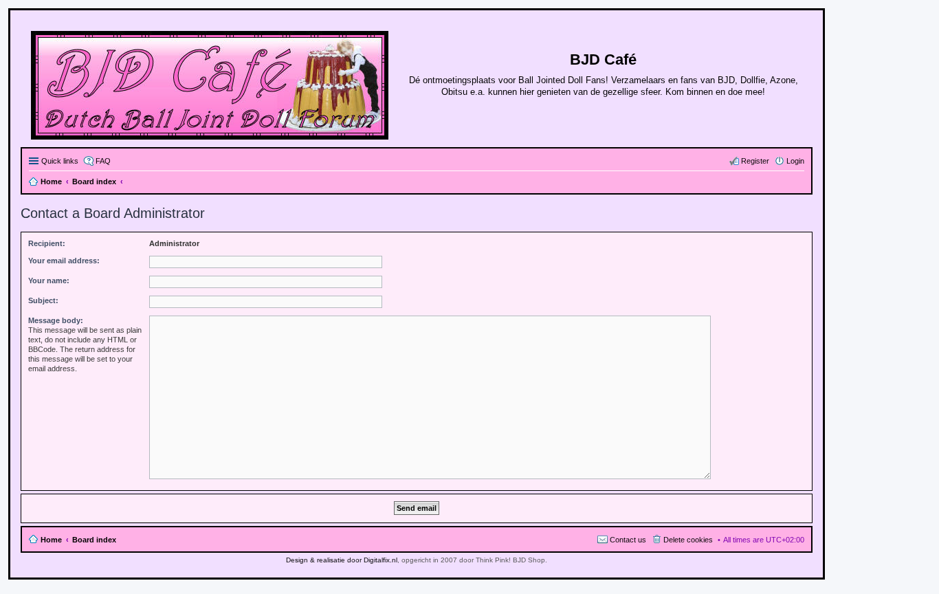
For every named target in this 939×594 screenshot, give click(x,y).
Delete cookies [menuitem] (688, 540)
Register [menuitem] (755, 161)
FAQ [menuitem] (103, 161)
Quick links (59, 161)
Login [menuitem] (795, 161)
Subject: (43, 300)
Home (51, 540)
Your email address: (64, 260)
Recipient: (46, 243)
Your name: (48, 280)
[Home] (210, 82)
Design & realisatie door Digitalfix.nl (341, 560)
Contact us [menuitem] (628, 540)
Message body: (55, 320)
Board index (94, 540)
